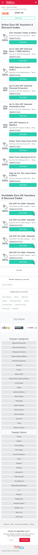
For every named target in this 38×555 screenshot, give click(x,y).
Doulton (4, 301)
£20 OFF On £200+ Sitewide (22, 204)
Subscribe (25, 540)
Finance (19, 369)
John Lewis (19, 516)
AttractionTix (19, 472)
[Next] (36, 327)
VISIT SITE (18, 18)
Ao (19, 490)
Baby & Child (19, 374)
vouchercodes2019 (14, 550)
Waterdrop (24, 297)
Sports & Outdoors (19, 392)
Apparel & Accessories (19, 343)
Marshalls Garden (15, 301)
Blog (12, 524)
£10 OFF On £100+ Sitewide (22, 220)
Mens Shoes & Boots (19, 347)
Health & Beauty (19, 405)
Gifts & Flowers (19, 410)
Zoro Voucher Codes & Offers (22, 33)
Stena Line (19, 512)
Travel (19, 423)
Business (19, 365)
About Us (6, 524)
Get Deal (22, 42)
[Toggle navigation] (2, 2)
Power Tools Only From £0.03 (23, 141)
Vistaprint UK (19, 499)
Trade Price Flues (20, 304)
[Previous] (1, 327)
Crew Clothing (19, 445)
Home (3, 7)
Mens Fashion (19, 396)
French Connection (19, 454)
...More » (33, 35)
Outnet (19, 436)
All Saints (19, 467)
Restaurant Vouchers (19, 352)
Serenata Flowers (19, 503)
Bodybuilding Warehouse (19, 485)
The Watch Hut (19, 481)
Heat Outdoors (6, 297)
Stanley (26, 301)
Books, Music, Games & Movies (19, 378)
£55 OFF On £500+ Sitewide (22, 252)
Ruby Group (6, 308)
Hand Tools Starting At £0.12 (22, 157)
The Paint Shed (7, 304)
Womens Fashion (19, 427)
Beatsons (16, 308)
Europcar (19, 463)
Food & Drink (19, 383)
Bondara (19, 494)
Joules (19, 459)
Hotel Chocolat (19, 476)
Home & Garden (12, 7)
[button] (36, 2)
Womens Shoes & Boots (19, 356)
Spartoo (19, 441)
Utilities (19, 387)
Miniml (16, 297)
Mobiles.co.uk (19, 508)
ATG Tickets (19, 450)
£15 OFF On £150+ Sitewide (22, 236)
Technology (19, 401)
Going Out (19, 418)
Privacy (32, 524)
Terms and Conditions (21, 524)
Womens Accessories (19, 361)
